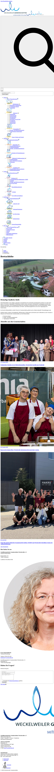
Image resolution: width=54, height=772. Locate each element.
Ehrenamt (12, 162)
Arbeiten (5, 138)
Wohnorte (15, 113)
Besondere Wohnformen (15, 105)
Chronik (8, 231)
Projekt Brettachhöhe (16, 224)
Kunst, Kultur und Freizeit (18, 137)
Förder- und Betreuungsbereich (17, 182)
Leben (4, 97)
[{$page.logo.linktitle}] (22, 15)
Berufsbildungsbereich (15, 146)
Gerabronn (12, 120)
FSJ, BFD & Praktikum (17, 195)
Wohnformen (15, 104)
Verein (7, 232)
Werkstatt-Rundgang (17, 209)
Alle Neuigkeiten (4, 546)
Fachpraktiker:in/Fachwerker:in (17, 169)
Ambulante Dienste (14, 106)
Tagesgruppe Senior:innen (16, 131)
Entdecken (5, 197)
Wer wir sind (9, 228)
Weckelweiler (13, 115)
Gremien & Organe (10, 229)
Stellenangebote (13, 159)
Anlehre (12, 180)
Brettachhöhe (13, 116)
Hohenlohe (12, 114)
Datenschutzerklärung (14, 680)
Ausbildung (15, 167)
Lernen (5, 171)
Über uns (5, 225)
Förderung (13, 178)
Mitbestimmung (9, 234)
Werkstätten (15, 144)
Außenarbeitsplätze (14, 147)
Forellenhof (12, 118)
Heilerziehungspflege (15, 170)
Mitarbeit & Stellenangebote (18, 158)
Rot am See (12, 123)
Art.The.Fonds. (13, 183)
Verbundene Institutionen (11, 233)
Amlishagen (13, 121)
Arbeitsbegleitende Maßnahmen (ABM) (19, 179)
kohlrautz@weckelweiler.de (7, 657)
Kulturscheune (16, 218)
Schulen (14, 192)
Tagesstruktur (16, 129)
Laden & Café (16, 203)
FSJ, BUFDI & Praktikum (16, 160)
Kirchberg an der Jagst (15, 119)
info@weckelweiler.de (9, 748)
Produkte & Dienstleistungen (17, 153)
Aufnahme (12, 107)
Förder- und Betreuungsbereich (17, 130)
